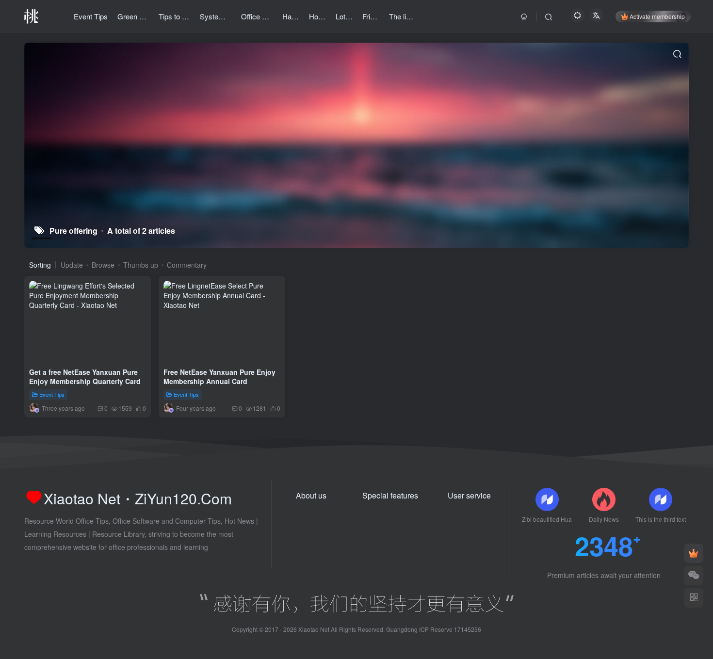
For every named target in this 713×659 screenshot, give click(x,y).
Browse (103, 265)
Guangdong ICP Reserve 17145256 (433, 629)
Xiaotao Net (313, 629)
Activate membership (657, 16)
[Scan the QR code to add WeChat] (693, 575)
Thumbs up (140, 265)
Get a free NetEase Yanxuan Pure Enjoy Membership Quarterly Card (85, 376)
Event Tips (52, 394)
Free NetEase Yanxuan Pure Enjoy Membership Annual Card (219, 376)
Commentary (187, 265)
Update (72, 265)
